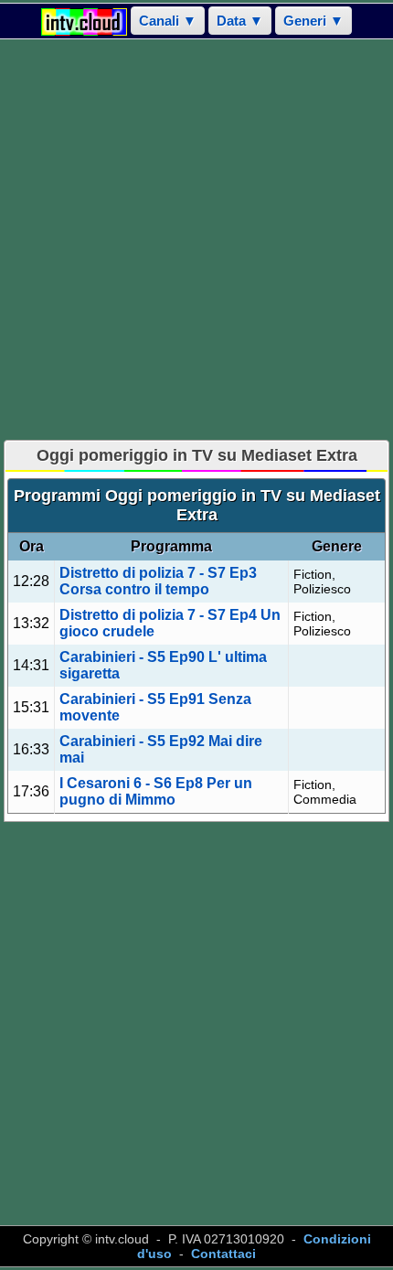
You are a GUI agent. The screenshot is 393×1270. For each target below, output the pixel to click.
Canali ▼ (167, 20)
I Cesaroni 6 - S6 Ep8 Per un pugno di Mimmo (155, 791)
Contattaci (223, 1253)
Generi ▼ (313, 20)
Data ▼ (240, 20)
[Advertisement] (196, 239)
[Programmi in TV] (84, 20)
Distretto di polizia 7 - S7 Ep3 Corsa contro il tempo (158, 581)
